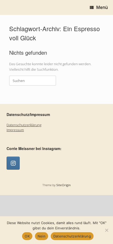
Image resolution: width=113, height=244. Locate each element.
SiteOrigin (63, 185)
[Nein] (106, 230)
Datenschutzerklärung (24, 125)
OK (27, 236)
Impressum (15, 129)
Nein (41, 236)
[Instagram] (13, 163)
